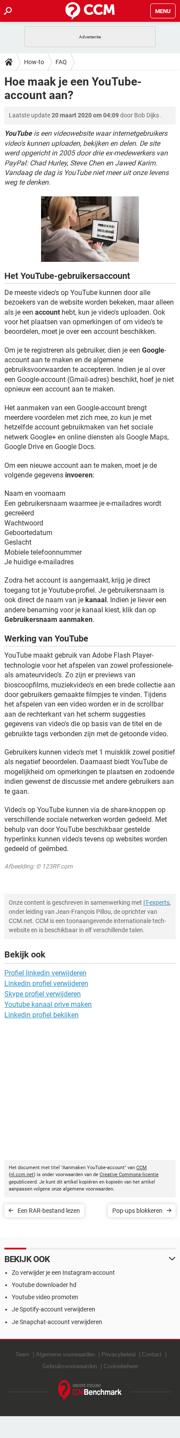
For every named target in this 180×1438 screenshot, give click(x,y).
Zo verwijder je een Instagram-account (63, 1272)
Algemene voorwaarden (65, 1354)
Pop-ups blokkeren (137, 1210)
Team (22, 1354)
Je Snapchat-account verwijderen (57, 1321)
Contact (152, 1354)
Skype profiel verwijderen (42, 994)
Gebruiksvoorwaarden (69, 1366)
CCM (141, 1167)
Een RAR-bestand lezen (48, 1210)
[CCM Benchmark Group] (90, 1390)
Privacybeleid (118, 1354)
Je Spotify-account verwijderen (53, 1309)
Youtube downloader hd (44, 1284)
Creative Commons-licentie (129, 1174)
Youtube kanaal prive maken (48, 1004)
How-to (34, 61)
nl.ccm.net (22, 1174)
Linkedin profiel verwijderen (46, 983)
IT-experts (156, 902)
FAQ (61, 61)
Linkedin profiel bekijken (41, 1015)
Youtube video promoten (45, 1297)
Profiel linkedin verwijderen (45, 973)
